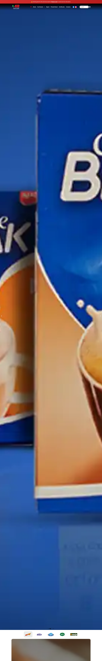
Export (47, 7)
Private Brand (54, 7)
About (34, 7)
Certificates (62, 7)
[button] (1, 316)
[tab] (28, 634)
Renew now (54, 1)
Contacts (68, 7)
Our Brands (40, 7)
